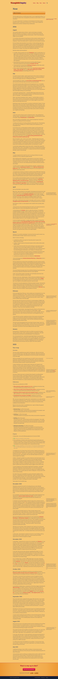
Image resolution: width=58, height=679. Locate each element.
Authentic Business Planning (29, 258)
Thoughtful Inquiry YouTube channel (20, 201)
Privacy (47, 677)
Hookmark (18, 561)
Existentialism (31, 117)
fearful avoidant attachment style (26, 496)
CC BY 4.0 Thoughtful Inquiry (14, 677)
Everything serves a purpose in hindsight (22, 395)
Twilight (42, 278)
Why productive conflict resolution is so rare (23, 386)
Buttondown (37, 255)
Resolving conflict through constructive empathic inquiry (26, 392)
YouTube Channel (37, 677)
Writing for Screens (32, 65)
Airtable (23, 210)
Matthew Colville (26, 592)
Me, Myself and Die (36, 592)
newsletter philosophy (28, 194)
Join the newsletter (29, 669)
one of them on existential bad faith (33, 80)
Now (41, 2)
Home (34, 2)
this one (40, 287)
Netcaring (39, 258)
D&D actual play (16, 587)
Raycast (26, 562)
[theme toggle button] (47, 3)
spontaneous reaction (25, 167)
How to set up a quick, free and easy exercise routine (25, 389)
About (44, 2)
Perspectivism (23, 117)
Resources (43, 677)
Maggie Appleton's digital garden (51, 19)
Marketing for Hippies (23, 518)
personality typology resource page (24, 195)
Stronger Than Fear (34, 63)
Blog (38, 2)
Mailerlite (40, 541)
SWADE (31, 591)
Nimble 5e (31, 52)
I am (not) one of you (24, 180)
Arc (16, 563)
